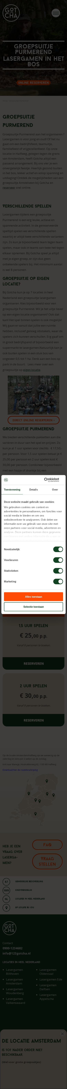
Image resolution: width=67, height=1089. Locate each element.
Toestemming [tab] (12, 489)
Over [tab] (55, 489)
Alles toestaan (33, 596)
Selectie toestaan (33, 606)
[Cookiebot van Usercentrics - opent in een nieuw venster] (48, 480)
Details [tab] (33, 489)
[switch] (58, 560)
